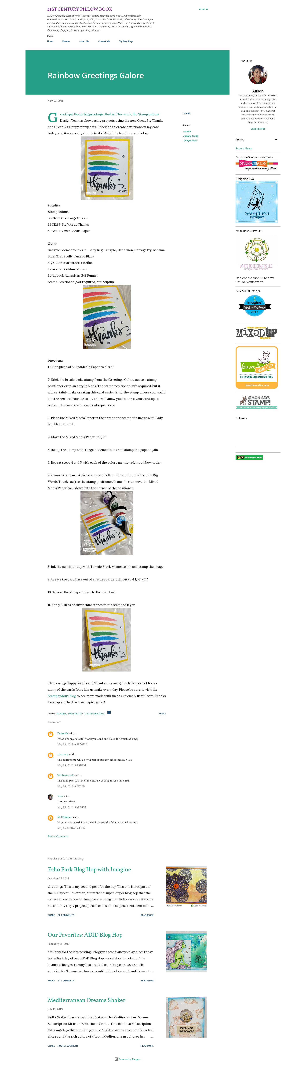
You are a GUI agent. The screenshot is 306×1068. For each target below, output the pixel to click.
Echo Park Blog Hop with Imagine (89, 870)
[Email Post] (109, 713)
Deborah (62, 733)
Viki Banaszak (65, 775)
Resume (66, 41)
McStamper (64, 816)
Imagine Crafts (190, 135)
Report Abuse (244, 148)
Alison (258, 91)
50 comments (66, 915)
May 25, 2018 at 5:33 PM (71, 827)
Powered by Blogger (129, 1059)
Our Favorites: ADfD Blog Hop (85, 935)
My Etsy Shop (126, 41)
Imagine (187, 131)
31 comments (66, 980)
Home (50, 41)
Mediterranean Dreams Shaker (86, 1001)
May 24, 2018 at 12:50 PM (72, 744)
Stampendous (190, 140)
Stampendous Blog (62, 696)
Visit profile (258, 128)
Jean (60, 796)
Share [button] (186, 113)
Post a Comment (58, 836)
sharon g (62, 754)
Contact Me (104, 41)
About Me (84, 41)
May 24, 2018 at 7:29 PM (71, 807)
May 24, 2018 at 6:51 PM (71, 786)
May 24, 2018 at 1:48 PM (71, 765)
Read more (147, 915)
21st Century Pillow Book (79, 9)
